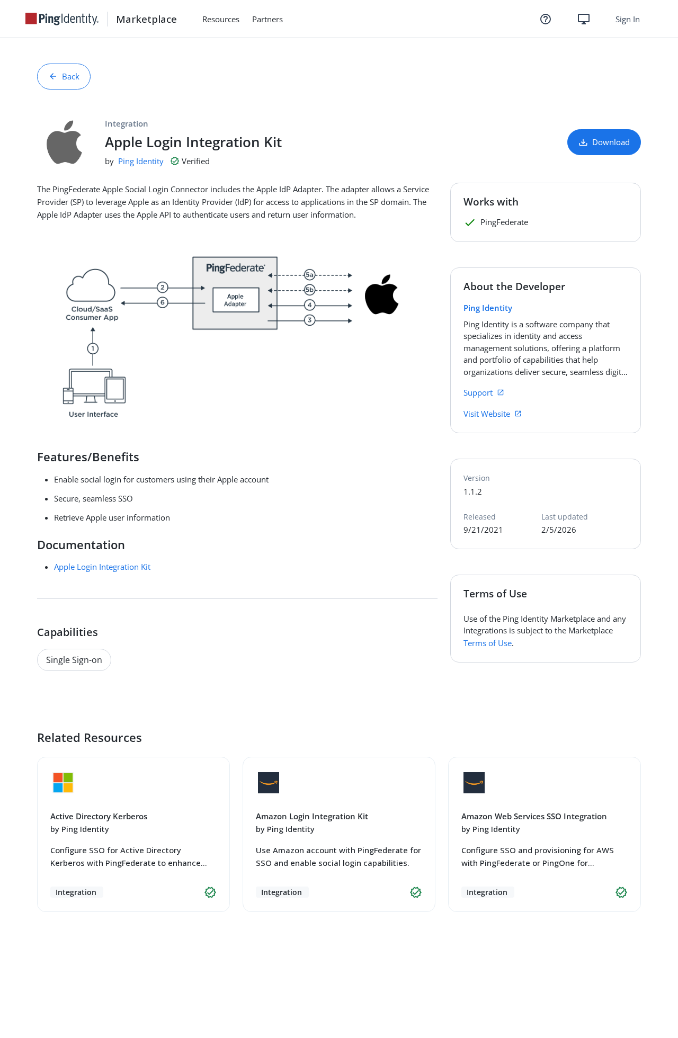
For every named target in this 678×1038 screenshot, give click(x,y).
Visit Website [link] (486, 413)
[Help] (545, 19)
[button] (210, 892)
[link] (66, 19)
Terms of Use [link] (487, 643)
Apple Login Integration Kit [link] (102, 566)
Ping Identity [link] (141, 161)
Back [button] (70, 76)
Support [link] (478, 392)
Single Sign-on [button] (74, 660)
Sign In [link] (627, 19)
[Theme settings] (583, 19)
